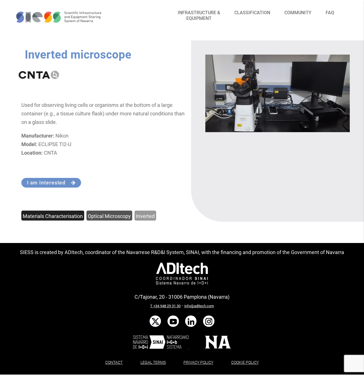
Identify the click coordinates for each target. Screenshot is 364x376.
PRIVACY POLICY (198, 362)
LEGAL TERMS (153, 362)
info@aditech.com (199, 306)
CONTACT (114, 362)
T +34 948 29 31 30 (165, 306)
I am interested (49, 183)
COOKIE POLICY (245, 362)
